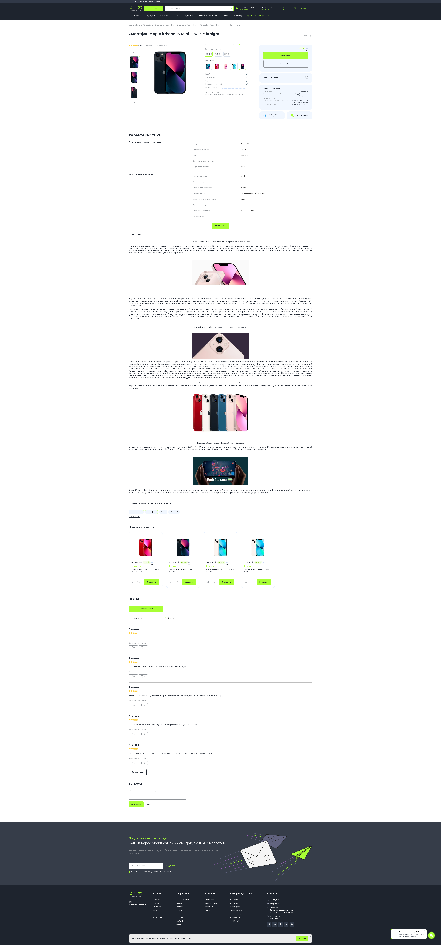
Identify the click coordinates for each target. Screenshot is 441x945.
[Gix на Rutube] (280, 924)
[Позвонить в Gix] (237, 8)
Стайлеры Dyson (237, 910)
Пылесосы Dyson (237, 914)
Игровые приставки (208, 16)
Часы (176, 16)
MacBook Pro (235, 917)
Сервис (179, 914)
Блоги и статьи (211, 903)
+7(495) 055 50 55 (277, 900)
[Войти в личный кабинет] (283, 8)
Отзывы (136, 2)
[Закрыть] (310, 936)
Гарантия (179, 917)
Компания (210, 893)
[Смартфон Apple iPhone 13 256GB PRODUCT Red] (145, 547)
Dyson (226, 16)
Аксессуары (158, 917)
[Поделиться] (310, 36)
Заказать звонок (244, 9)
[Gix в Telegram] (269, 924)
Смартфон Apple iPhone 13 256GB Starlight (257, 570)
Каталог (157, 893)
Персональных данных (162, 872)
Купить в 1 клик (286, 64)
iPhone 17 (234, 900)
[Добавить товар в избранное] (138, 582)
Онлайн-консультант (260, 16)
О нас (131, 2)
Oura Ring (238, 16)
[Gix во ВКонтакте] (286, 924)
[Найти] (231, 8)
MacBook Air (235, 921)
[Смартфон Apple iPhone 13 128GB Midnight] (183, 547)
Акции (178, 925)
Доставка (143, 2)
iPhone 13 (174, 512)
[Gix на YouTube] (274, 924)
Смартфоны (135, 16)
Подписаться (171, 866)
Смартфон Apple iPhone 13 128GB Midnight (182, 570)
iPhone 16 (234, 903)
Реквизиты (209, 907)
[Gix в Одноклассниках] (292, 924)
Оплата (150, 2)
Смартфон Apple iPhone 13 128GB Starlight (220, 570)
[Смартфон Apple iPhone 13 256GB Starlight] (258, 547)
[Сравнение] (301, 36)
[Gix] (135, 8)
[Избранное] (295, 8)
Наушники (189, 16)
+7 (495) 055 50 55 (247, 7)
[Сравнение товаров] (289, 8)
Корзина (306, 8)
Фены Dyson (235, 907)
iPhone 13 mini (136, 512)
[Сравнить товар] (133, 582)
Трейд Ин (180, 921)
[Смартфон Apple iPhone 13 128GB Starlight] (220, 547)
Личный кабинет (183, 900)
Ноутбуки (150, 16)
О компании (210, 900)
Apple (163, 512)
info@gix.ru (274, 904)
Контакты (157, 2)
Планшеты (164, 16)
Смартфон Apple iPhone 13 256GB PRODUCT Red (145, 570)
